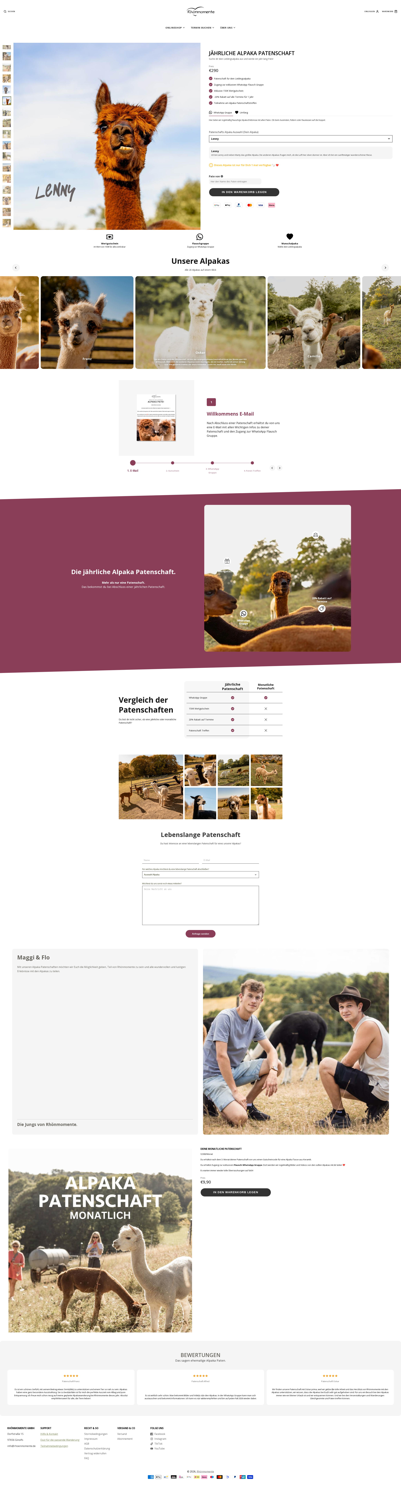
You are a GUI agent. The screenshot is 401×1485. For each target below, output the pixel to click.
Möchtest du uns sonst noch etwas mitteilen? (162, 883)
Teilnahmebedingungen (54, 1446)
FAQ (86, 1458)
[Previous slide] (16, 267)
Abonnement (125, 1439)
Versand (122, 1434)
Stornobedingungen (95, 1434)
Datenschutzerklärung (97, 1448)
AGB (86, 1443)
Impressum (90, 1439)
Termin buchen (201, 27)
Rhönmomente (205, 1471)
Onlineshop (173, 27)
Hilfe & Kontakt (49, 1434)
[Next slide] (385, 267)
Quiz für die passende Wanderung (59, 1440)
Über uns (226, 27)
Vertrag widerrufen (95, 1453)
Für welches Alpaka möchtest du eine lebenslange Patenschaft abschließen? (175, 869)
